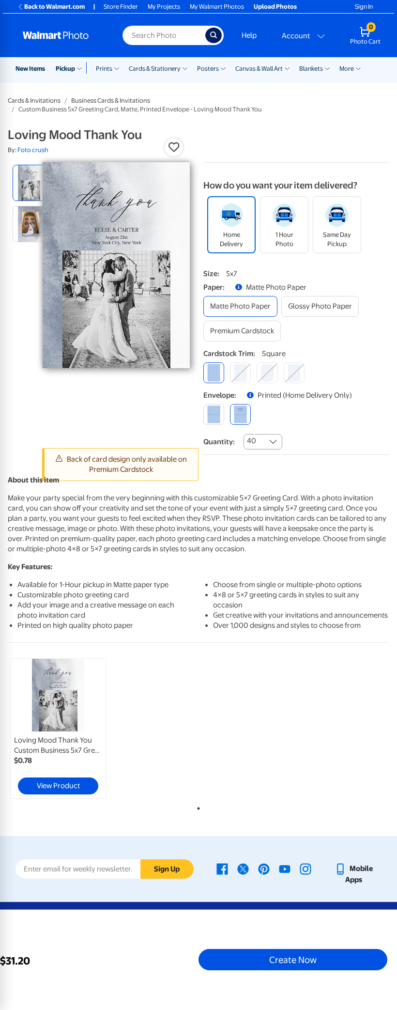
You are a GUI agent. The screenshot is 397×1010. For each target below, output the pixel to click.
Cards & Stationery (155, 68)
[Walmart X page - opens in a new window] (243, 868)
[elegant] (267, 372)
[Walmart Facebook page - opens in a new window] (222, 868)
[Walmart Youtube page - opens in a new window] (284, 868)
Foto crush (32, 150)
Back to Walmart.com (54, 6)
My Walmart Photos (217, 6)
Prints (104, 68)
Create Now (293, 959)
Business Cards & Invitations (110, 100)
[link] (58, 728)
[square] (213, 372)
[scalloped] (294, 372)
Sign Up (167, 869)
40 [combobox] (251, 440)
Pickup (65, 68)
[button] (174, 147)
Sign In (364, 6)
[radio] (31, 183)
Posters (208, 68)
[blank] (213, 414)
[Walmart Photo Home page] (62, 35)
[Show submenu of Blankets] (327, 68)
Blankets (311, 68)
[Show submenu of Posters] (223, 68)
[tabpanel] (71, 728)
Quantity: (219, 441)
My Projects (164, 6)
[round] (240, 372)
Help (249, 35)
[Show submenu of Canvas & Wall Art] (287, 68)
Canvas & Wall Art (259, 68)
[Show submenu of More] (358, 68)
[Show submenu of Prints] (117, 68)
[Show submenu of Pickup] (81, 68)
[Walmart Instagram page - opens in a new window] (305, 868)
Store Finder (121, 6)
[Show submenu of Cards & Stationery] (185, 68)
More (346, 68)
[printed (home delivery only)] (240, 414)
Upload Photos (275, 6)
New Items (30, 68)
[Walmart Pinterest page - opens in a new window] (264, 868)
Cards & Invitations (34, 100)
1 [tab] (196, 806)
